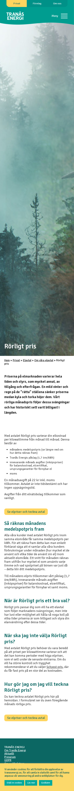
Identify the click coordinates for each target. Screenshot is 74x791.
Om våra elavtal (43, 360)
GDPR (7, 760)
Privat (16, 3)
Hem (7, 360)
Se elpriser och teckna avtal (26, 512)
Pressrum (10, 757)
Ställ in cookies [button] (14, 782)
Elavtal (27, 360)
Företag (37, 3)
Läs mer (31, 782)
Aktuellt (9, 753)
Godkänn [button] (45, 782)
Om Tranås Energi (15, 750)
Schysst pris (55, 667)
